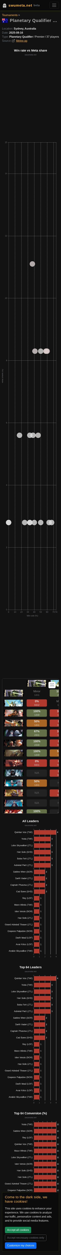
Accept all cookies (18, 1229)
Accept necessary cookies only (25, 1237)
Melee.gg (21, 40)
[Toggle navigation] (54, 5)
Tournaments (10, 15)
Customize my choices (20, 1245)
